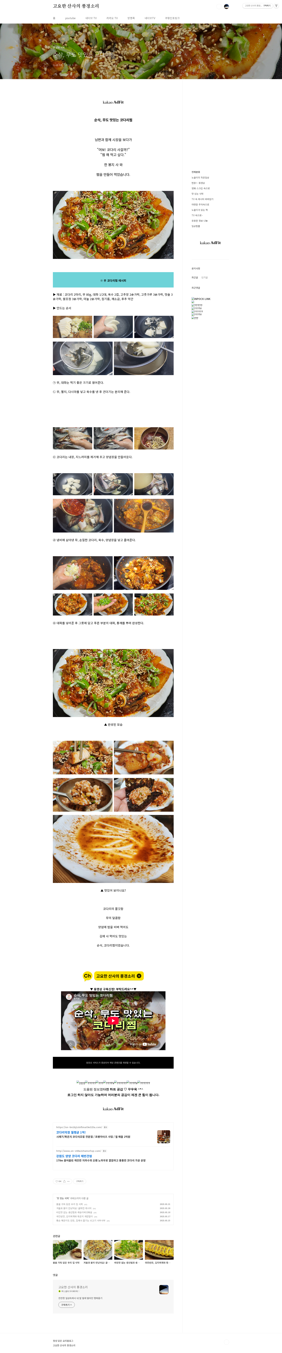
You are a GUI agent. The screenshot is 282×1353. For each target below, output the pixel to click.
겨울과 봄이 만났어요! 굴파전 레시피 (74, 1208)
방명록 (131, 18)
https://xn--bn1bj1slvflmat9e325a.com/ (79, 1127)
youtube (70, 18)
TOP (226, 1342)
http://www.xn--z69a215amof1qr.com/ (78, 1151)
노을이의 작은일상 (200, 177)
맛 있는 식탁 (63, 1198)
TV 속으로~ (197, 215)
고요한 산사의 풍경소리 (76, 6)
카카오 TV (112, 18)
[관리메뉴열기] (276, 5)
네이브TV (150, 18)
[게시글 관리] (68, 1181)
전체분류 (196, 172)
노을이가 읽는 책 (200, 209)
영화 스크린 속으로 (201, 188)
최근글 (195, 277)
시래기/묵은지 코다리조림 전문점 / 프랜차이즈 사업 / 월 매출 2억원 (93, 1136)
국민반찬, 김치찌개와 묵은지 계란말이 (74, 1216)
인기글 (204, 277)
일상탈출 (196, 226)
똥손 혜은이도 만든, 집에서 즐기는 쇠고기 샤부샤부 (80, 1220)
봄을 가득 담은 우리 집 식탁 (69, 1204)
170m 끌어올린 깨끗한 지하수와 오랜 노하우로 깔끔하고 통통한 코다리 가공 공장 (101, 1160)
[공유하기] (64, 1181)
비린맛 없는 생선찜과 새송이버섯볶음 (74, 1212)
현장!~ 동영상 (198, 183)
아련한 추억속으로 (200, 204)
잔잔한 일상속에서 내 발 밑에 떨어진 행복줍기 (80, 1298)
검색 (219, 6)
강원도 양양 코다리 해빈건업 (74, 1156)
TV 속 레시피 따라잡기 (202, 199)
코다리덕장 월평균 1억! (71, 1132)
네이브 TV (91, 18)
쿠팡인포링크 (172, 18)
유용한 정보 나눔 (200, 220)
